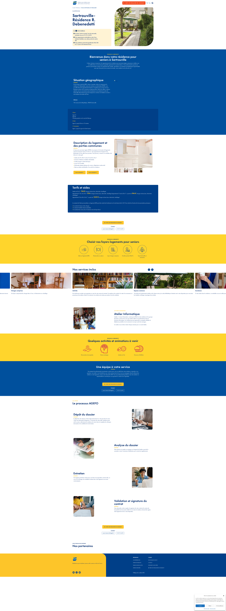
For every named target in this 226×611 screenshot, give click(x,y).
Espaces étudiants (137, 562)
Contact (150, 562)
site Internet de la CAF (119, 203)
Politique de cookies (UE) (138, 572)
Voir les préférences (219, 605)
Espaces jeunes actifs (138, 565)
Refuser (210, 605)
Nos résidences (136, 560)
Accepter (200, 605)
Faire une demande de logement (156, 567)
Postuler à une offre (153, 565)
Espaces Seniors (136, 567)
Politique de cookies (206, 608)
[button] (223, 595)
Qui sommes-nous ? (152, 560)
